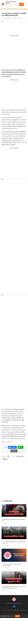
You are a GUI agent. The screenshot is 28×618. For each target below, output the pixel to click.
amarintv (9, 442)
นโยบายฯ (12, 616)
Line (21, 447)
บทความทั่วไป (23, 610)
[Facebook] (14, 606)
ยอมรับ (17, 616)
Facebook (13, 447)
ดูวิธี (21, 4)
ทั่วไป (20, 18)
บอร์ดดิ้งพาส (5, 459)
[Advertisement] (14, 51)
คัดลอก (15, 450)
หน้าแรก (4, 610)
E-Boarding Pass (20, 456)
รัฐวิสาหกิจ (16, 610)
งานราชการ (10, 610)
